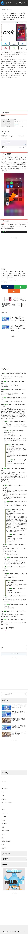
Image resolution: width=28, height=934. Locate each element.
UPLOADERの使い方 (7, 802)
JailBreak (17, 278)
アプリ (3, 806)
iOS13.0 (4, 273)
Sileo (11, 280)
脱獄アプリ (5, 282)
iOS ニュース (5, 788)
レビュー (4, 820)
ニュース (4, 816)
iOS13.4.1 (5, 278)
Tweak (16, 280)
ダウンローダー (5, 813)
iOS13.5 (11, 278)
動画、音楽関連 (5, 830)
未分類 (3, 834)
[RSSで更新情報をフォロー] (14, 291)
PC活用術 (4, 799)
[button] (25, 694)
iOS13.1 (10, 273)
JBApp (23, 278)
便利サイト (4, 823)
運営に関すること (6, 841)
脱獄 (4, 269)
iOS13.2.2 (23, 273)
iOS (17, 271)
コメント (3, 630)
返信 (4, 406)
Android (3, 778)
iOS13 (21, 271)
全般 (3, 827)
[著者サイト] (7, 287)
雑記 (3, 844)
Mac (3, 792)
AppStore (4, 781)
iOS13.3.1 (17, 275)
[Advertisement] (14, 94)
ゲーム (3, 809)
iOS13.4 (24, 275)
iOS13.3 (11, 275)
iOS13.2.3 (5, 275)
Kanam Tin (16, 123)
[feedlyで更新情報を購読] (20, 287)
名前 (2, 647)
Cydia (12, 271)
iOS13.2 (16, 273)
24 (15, 22)
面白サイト (4, 848)
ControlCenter (6, 271)
